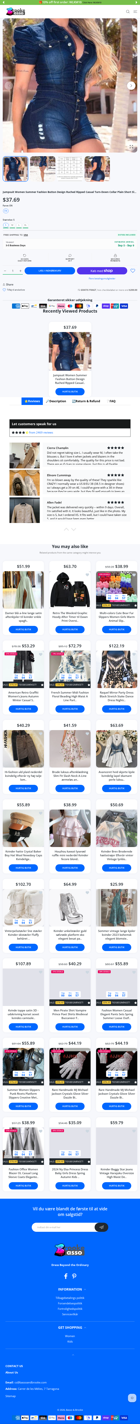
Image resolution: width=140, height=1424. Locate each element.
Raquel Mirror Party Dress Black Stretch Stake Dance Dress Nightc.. (117, 696)
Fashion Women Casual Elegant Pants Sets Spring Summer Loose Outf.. (116, 1014)
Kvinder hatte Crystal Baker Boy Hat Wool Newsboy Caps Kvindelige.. (23, 855)
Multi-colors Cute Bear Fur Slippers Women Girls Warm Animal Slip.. (117, 616)
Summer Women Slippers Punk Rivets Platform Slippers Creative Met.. (23, 1093)
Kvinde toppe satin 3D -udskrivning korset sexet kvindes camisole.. (23, 1014)
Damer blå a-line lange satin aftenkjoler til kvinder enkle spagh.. (23, 616)
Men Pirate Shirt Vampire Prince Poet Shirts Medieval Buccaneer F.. (70, 1014)
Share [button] (9, 284)
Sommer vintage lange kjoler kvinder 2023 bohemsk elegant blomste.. (116, 934)
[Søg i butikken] (128, 11)
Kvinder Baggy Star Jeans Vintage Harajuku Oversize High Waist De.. (117, 1173)
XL (25, 225)
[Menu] (135, 11)
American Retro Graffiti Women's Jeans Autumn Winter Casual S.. (23, 696)
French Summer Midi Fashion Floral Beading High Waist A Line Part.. (70, 696)
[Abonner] (101, 1227)
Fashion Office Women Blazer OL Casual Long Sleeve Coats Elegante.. (23, 1173)
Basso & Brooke (74, 1409)
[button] (3, 2)
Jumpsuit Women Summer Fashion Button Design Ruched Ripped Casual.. (70, 379)
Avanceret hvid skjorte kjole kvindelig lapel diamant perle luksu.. (117, 775)
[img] (20, 432)
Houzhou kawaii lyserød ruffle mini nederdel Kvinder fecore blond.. (70, 855)
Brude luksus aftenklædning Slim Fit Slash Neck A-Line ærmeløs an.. (70, 775)
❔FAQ (111, 401)
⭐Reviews (32, 401)
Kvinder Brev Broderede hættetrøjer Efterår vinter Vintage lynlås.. (116, 855)
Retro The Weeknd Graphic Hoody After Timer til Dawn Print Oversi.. (70, 616)
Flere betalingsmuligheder (102, 278)
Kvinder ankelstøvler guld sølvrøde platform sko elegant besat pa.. (70, 934)
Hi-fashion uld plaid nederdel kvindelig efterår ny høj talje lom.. (23, 775)
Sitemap (10, 1396)
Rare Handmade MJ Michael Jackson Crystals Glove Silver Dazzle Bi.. (70, 1093)
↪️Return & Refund (86, 401)
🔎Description (56, 401)
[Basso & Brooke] (16, 12)
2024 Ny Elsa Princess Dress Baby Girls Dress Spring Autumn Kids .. (70, 1173)
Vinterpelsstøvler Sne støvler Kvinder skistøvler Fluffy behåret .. (23, 934)
